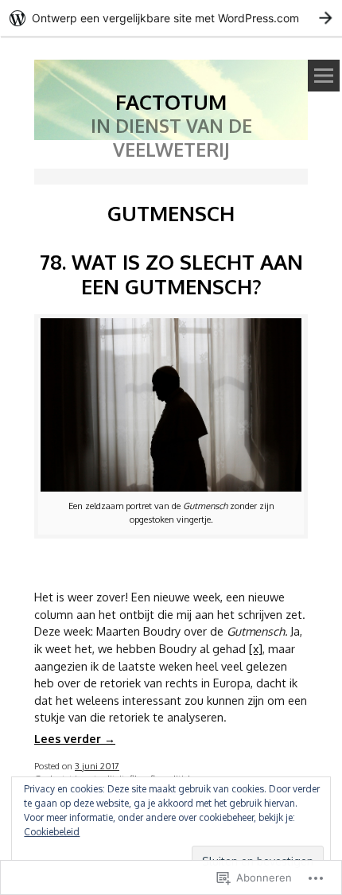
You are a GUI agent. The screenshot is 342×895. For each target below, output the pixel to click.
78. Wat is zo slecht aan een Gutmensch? (171, 273)
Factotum (171, 101)
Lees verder (74, 738)
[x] (255, 648)
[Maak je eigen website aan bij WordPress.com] (171, 18)
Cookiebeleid (52, 832)
